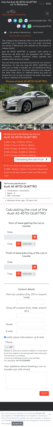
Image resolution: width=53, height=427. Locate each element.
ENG (48, 4)
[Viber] (9, 20)
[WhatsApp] (20, 20)
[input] (18, 237)
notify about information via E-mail (25, 337)
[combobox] (9, 347)
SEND (44, 393)
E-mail (9, 331)
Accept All (17, 424)
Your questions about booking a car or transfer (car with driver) (25, 368)
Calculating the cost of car (30, 159)
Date (9, 232)
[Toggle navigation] (47, 13)
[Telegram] (15, 20)
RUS (41, 4)
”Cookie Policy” (19, 416)
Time (9, 244)
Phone (9, 342)
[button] (12, 127)
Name (9, 324)
